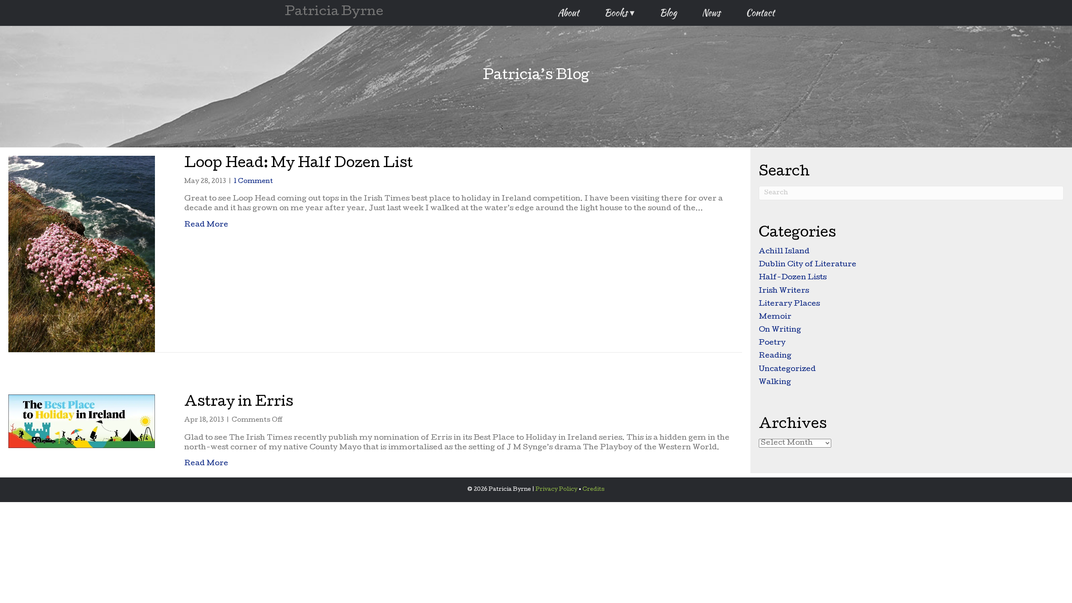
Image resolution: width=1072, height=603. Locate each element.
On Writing (780, 330)
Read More (206, 225)
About (568, 12)
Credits (593, 489)
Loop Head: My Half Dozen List (298, 164)
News (711, 12)
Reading (775, 356)
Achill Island (784, 251)
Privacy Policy (556, 489)
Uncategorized (787, 369)
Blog (668, 12)
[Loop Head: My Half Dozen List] (81, 254)
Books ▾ (619, 12)
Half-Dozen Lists (793, 277)
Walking (775, 382)
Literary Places (789, 304)
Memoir (775, 317)
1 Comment (253, 181)
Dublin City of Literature (807, 264)
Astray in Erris (238, 403)
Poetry (772, 343)
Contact (760, 12)
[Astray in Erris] (81, 421)
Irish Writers (784, 291)
